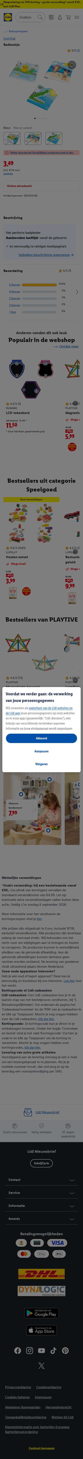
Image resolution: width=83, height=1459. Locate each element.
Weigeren (41, 764)
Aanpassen (41, 751)
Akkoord (41, 738)
